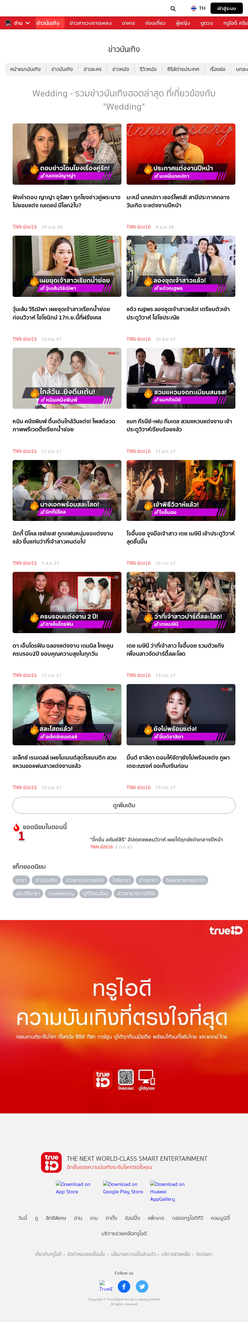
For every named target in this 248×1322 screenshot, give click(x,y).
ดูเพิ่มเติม (124, 805)
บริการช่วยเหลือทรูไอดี (124, 1233)
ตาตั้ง (111, 1218)
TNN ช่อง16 (25, 226)
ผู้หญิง (183, 23)
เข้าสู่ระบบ (226, 8)
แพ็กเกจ (156, 1218)
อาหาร (128, 23)
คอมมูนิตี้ (220, 1218)
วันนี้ (22, 1218)
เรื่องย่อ (217, 69)
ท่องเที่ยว (155, 23)
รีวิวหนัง (148, 69)
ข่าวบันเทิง (48, 23)
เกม (94, 1218)
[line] (105, 1286)
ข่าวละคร (93, 69)
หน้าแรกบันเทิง (25, 69)
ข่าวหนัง (120, 69)
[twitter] (142, 1286)
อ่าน (18, 23)
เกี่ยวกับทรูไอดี (48, 1254)
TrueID (18, 8)
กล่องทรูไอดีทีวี (187, 1218)
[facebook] (124, 1286)
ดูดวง (207, 23)
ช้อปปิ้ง (132, 1218)
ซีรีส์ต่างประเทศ (183, 69)
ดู (36, 1218)
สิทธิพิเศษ (56, 1218)
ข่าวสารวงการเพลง (91, 23)
